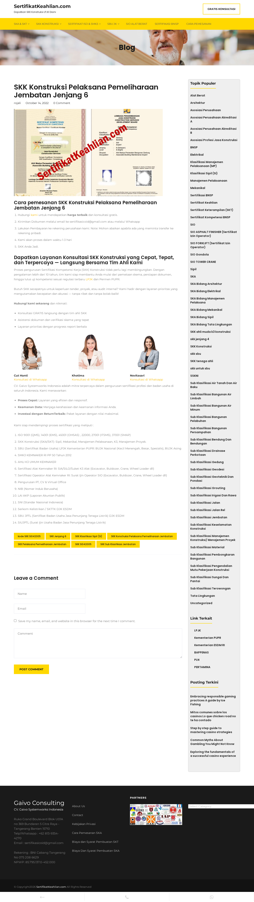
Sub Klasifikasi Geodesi (207, 469)
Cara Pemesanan (198, 23)
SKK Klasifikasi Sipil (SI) (88, 536)
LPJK (89, 279)
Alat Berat (197, 95)
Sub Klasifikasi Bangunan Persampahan (208, 430)
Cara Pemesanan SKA (87, 833)
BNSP (194, 147)
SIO (192, 225)
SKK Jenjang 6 (58, 536)
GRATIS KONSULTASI (221, 8)
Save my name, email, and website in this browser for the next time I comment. (76, 621)
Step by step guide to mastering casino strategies (211, 730)
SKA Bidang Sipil (202, 317)
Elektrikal (197, 155)
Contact (77, 815)
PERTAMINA (202, 667)
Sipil (193, 269)
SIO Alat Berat (136, 23)
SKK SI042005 (83, 544)
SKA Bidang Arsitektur (206, 284)
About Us (78, 806)
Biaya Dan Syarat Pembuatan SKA (95, 850)
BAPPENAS (201, 652)
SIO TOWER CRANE (203, 262)
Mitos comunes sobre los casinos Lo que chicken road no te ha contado (213, 716)
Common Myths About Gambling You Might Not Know (212, 742)
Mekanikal (197, 188)
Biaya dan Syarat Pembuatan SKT (95, 842)
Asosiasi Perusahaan (205, 110)
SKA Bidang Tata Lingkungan (211, 324)
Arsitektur (197, 103)
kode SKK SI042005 (29, 536)
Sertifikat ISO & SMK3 (83, 23)
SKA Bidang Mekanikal (206, 310)
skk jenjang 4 (199, 339)
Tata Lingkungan (202, 596)
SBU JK (112, 23)
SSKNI (194, 376)
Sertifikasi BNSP (167, 23)
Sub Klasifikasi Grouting (207, 488)
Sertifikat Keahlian (203, 203)
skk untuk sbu (200, 368)
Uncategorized (201, 603)
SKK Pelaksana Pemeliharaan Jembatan (42, 544)
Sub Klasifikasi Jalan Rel (207, 510)
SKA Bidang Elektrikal (205, 291)
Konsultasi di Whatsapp (30, 379)
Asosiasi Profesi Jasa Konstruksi (213, 140)
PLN (196, 660)
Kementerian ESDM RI (209, 645)
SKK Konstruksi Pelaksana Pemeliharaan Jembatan (142, 536)
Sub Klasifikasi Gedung (207, 462)
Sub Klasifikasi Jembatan (208, 517)
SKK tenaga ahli (201, 361)
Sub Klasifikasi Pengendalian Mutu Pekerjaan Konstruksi (211, 568)
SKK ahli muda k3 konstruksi (210, 332)
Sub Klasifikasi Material (207, 547)
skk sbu (195, 354)
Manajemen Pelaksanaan (208, 181)
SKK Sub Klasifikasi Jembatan (118, 544)
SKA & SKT (20, 23)
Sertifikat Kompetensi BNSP (210, 217)
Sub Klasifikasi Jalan (205, 503)
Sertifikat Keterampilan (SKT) (211, 210)
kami (34, 215)
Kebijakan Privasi (84, 824)
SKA (193, 276)
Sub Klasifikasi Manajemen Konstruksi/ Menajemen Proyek (212, 538)
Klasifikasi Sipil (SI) (204, 173)
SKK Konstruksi (47, 23)
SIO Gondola (199, 254)
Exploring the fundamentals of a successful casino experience (213, 754)
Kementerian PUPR (207, 638)
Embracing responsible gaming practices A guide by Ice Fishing (213, 700)
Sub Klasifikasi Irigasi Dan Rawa (213, 495)
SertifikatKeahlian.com (42, 6)
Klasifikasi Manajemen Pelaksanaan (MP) (206, 164)
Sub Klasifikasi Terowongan (210, 588)
